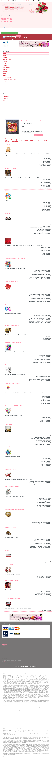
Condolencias (6, 108)
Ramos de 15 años (7, 89)
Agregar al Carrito (39, 135)
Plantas (4, 63)
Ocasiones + (9, 29)
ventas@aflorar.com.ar (6, 27)
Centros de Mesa (6, 67)
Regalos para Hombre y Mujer (9, 79)
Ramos (4, 55)
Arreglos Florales (7, 59)
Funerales (5, 65)
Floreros (5, 57)
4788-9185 (6, 21)
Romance (5, 106)
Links (30, 29)
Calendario (22, 29)
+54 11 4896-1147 (7, 661)
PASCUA (5, 114)
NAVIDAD (5, 81)
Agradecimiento (6, 96)
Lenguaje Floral (16, 29)
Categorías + (3, 29)
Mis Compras (34, 0)
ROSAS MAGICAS (7, 77)
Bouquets (5, 69)
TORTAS (5, 85)
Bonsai (4, 75)
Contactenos (34, 29)
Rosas (4, 53)
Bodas (4, 100)
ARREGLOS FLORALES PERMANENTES (11, 83)
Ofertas (4, 73)
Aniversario (5, 98)
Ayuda (27, 29)
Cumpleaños (6, 102)
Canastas (5, 61)
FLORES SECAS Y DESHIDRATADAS (11, 87)
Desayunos (5, 71)
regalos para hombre (7, 112)
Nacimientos (6, 104)
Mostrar (18, 36)
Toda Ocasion (6, 110)
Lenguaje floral (5, 642)
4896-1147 (6, 18)
